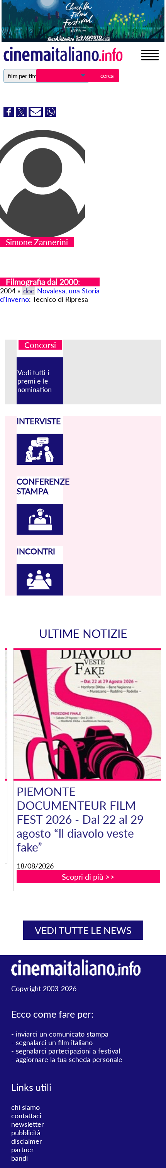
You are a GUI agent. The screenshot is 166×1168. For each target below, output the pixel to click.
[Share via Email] (37, 114)
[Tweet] (22, 114)
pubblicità (26, 1132)
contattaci (26, 1115)
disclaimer (26, 1141)
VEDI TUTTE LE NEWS (83, 930)
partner (22, 1149)
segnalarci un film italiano (54, 1042)
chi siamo (25, 1107)
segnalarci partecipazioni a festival (68, 1051)
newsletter (27, 1124)
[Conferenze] (40, 532)
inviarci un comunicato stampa (62, 1034)
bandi (19, 1158)
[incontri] (40, 593)
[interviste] (40, 462)
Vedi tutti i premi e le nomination (34, 381)
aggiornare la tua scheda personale (69, 1059)
